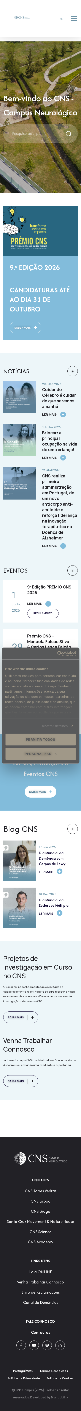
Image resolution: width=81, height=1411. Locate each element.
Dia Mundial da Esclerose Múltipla (53, 902)
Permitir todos (40, 739)
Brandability (59, 1397)
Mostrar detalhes (55, 726)
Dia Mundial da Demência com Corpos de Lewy (52, 858)
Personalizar (38, 753)
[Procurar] (68, 133)
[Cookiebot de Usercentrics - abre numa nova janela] (57, 653)
